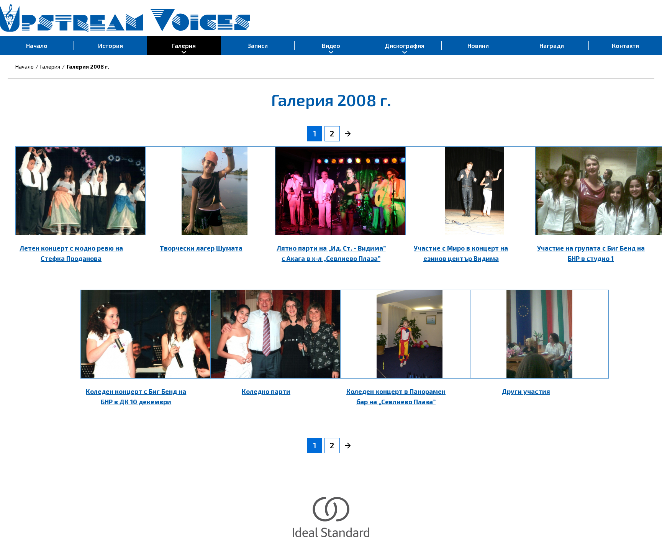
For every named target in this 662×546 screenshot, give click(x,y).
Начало (24, 66)
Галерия (50, 66)
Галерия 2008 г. (88, 66)
